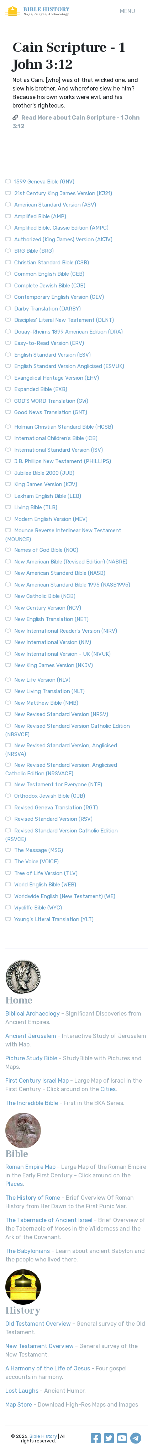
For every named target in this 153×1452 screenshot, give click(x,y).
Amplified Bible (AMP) (40, 216)
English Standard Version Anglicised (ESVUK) (69, 366)
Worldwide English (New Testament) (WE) (64, 896)
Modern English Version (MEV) (51, 519)
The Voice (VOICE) (36, 861)
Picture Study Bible (31, 1058)
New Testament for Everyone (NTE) (58, 784)
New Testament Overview (39, 1346)
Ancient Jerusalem (30, 1036)
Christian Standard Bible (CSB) (51, 262)
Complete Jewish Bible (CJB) (49, 285)
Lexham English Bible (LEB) (47, 496)
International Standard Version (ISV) (58, 450)
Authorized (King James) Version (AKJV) (63, 239)
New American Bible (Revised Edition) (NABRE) (70, 562)
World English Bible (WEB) (45, 884)
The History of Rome (32, 1197)
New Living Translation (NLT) (49, 691)
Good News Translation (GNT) (50, 412)
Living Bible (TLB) (35, 507)
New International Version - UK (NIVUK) (62, 654)
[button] (127, 11)
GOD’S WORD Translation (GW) (51, 401)
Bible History (43, 1436)
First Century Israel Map (37, 1080)
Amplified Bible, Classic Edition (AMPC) (61, 228)
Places (14, 1184)
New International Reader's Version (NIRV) (65, 631)
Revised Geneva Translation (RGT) (56, 807)
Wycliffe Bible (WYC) (38, 907)
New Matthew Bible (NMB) (46, 703)
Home (18, 1000)
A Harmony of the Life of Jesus (47, 1368)
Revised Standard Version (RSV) (53, 819)
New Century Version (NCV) (47, 608)
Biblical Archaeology (32, 1013)
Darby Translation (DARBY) (47, 309)
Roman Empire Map (30, 1167)
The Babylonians (27, 1251)
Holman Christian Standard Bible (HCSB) (63, 427)
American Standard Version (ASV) (55, 205)
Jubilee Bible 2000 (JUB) (44, 473)
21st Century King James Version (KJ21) (63, 193)
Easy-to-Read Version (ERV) (49, 343)
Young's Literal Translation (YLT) (54, 919)
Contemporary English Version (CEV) (59, 297)
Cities (108, 1089)
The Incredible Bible (31, 1103)
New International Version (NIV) (52, 642)
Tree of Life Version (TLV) (46, 873)
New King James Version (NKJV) (53, 665)
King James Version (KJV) (45, 484)
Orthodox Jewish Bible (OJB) (49, 796)
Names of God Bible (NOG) (46, 550)
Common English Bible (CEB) (49, 274)
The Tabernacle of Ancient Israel (49, 1220)
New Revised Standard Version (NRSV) (61, 714)
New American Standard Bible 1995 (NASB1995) (72, 585)
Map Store (18, 1404)
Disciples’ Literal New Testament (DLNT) (64, 320)
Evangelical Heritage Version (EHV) (56, 378)
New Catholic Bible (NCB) (44, 596)
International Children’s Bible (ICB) (55, 438)
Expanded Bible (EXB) (40, 389)
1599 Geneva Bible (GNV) (44, 181)
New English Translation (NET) (51, 619)
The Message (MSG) (38, 850)
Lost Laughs (21, 1390)
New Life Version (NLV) (42, 680)
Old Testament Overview (38, 1323)
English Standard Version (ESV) (52, 355)
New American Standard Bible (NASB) (59, 573)
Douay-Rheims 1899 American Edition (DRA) (68, 332)
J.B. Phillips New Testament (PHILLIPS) (62, 461)
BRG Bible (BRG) (34, 251)
